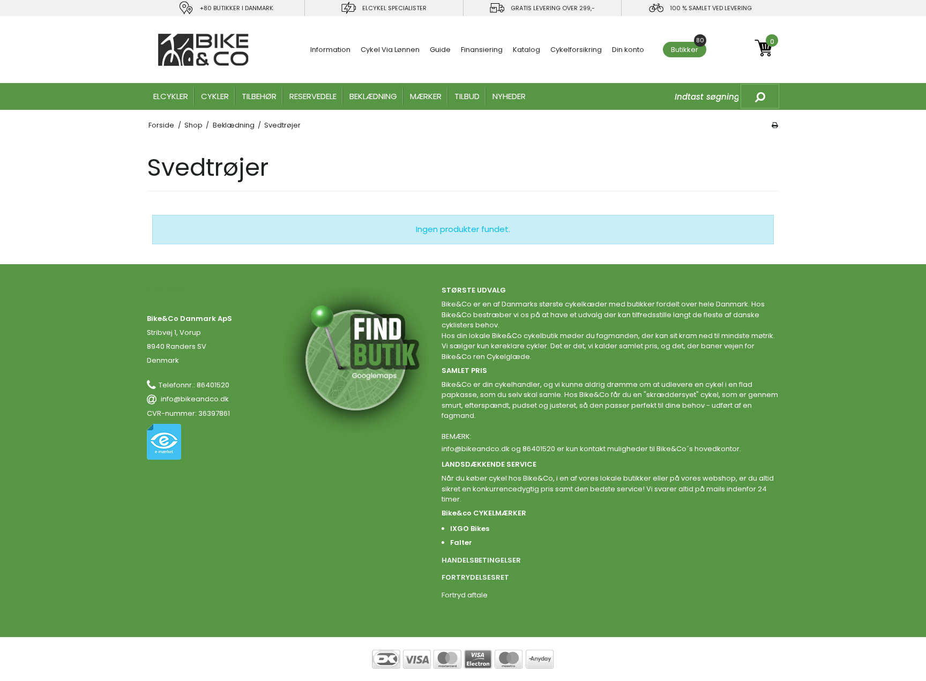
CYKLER (215, 96)
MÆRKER (426, 96)
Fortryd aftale (465, 595)
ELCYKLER (170, 96)
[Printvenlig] (775, 125)
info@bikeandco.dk (195, 399)
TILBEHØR (259, 96)
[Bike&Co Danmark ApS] (203, 49)
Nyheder (509, 96)
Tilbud (467, 96)
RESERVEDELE (313, 96)
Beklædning (373, 96)
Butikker (687, 48)
